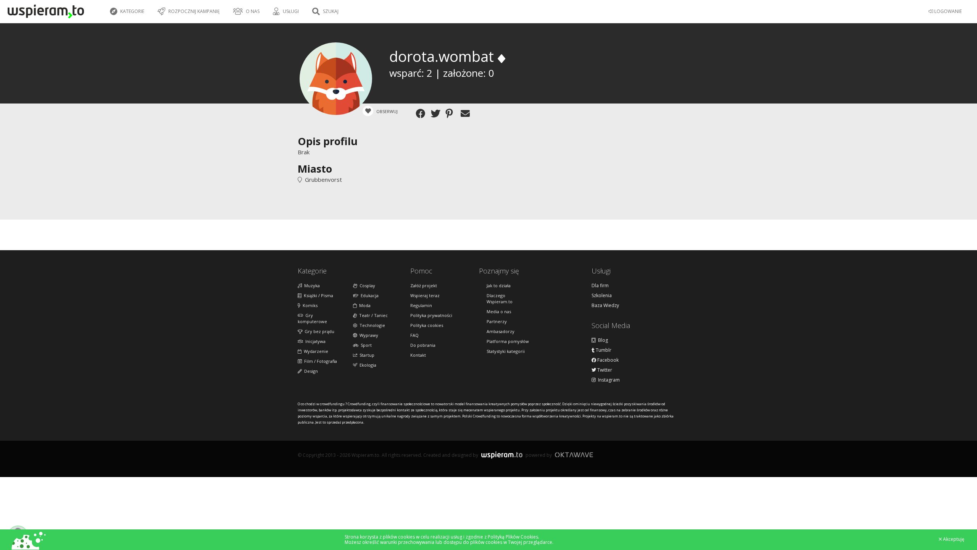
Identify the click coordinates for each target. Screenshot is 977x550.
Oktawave (574, 454)
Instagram (608, 380)
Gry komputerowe (312, 318)
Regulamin (421, 305)
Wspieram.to (501, 458)
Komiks (309, 305)
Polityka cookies (426, 325)
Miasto (315, 169)
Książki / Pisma (317, 295)
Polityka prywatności (431, 315)
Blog (602, 340)
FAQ (414, 335)
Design (310, 371)
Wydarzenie (314, 351)
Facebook (607, 360)
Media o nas (499, 311)
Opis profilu (328, 141)
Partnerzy (497, 321)
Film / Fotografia (319, 361)
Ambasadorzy (500, 331)
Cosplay (366, 285)
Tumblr (603, 350)
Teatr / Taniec (372, 315)
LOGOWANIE (947, 11)
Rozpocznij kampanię (193, 11)
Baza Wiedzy (605, 305)
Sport (365, 345)
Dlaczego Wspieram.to (500, 298)
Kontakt (418, 355)
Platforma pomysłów (508, 341)
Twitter (604, 370)
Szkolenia (602, 296)
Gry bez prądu (318, 331)
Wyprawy (367, 335)
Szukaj (330, 11)
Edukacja (368, 295)
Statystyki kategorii (506, 351)
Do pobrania (422, 345)
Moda (364, 305)
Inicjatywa (314, 341)
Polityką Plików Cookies (513, 537)
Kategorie (131, 11)
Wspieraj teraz (425, 295)
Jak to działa (499, 285)
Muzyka (311, 285)
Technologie (371, 325)
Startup (365, 355)
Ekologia (366, 365)
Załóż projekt (423, 285)
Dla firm (600, 286)
